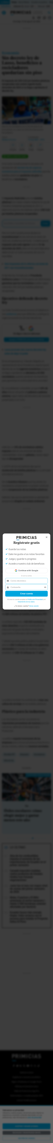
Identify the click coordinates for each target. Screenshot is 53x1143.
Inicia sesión (34, 606)
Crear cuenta (26, 594)
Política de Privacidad (35, 599)
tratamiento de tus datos (26, 602)
